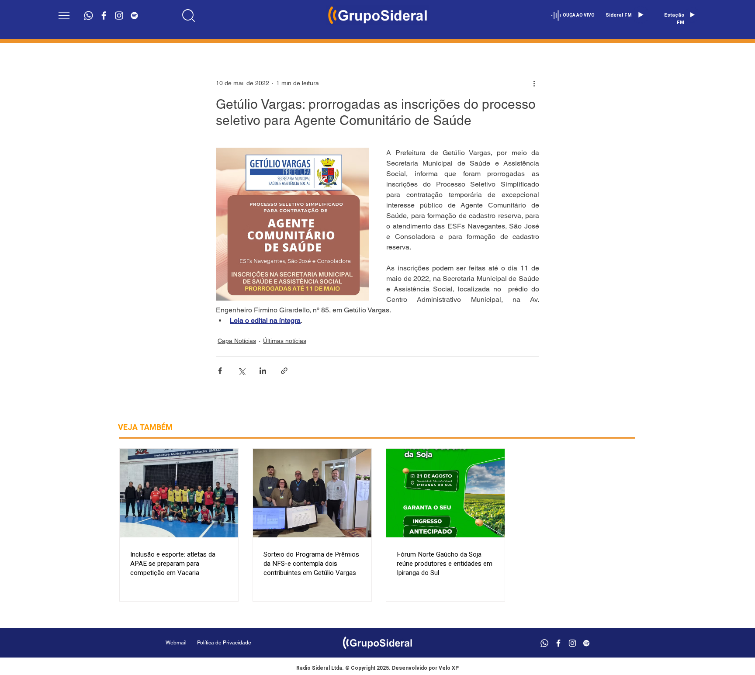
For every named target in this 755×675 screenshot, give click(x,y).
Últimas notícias (284, 340)
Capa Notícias (237, 340)
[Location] (188, 15)
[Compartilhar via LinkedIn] (263, 371)
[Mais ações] (534, 83)
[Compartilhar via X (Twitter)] (241, 371)
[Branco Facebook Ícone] (103, 15)
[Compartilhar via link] (284, 371)
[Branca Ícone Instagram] (119, 15)
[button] (64, 15)
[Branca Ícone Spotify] (134, 15)
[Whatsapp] (88, 15)
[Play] (640, 15)
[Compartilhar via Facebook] (220, 371)
